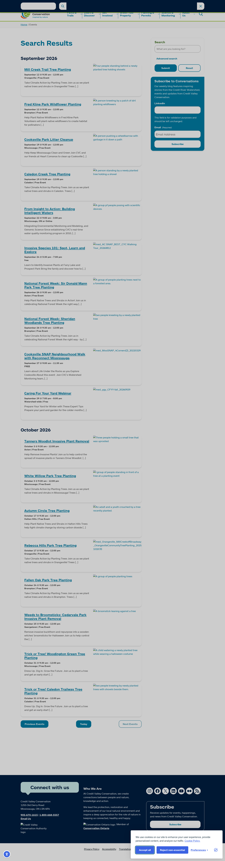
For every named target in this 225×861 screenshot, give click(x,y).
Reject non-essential (172, 849)
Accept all (145, 849)
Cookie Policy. (192, 840)
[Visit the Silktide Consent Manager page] (216, 850)
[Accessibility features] (7, 854)
